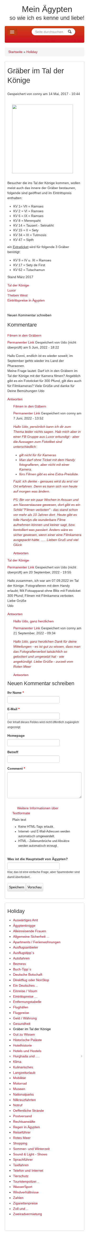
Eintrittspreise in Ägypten (26, 300)
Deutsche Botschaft (27, 974)
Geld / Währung (25, 1018)
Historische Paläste (27, 1040)
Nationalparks (23, 1094)
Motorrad (20, 1083)
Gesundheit (21, 1024)
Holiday (31, 52)
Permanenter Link (20, 342)
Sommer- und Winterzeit (31, 1149)
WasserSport (22, 1187)
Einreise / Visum (25, 991)
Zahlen (18, 1198)
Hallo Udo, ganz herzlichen (33, 621)
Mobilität (19, 1078)
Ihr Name (15, 692)
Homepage (16, 735)
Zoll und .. (20, 1209)
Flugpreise (21, 1013)
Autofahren (21, 958)
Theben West (17, 295)
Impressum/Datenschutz (51, 39)
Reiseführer (22, 1132)
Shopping (20, 1143)
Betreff (12, 752)
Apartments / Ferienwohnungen (37, 942)
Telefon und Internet (28, 1170)
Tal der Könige (18, 285)
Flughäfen (20, 1007)
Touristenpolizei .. (26, 1181)
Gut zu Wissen (24, 1034)
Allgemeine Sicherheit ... (31, 936)
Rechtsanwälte (24, 1121)
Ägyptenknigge (24, 925)
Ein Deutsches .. (25, 985)
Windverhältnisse (26, 1192)
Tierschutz (20, 1176)
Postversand (22, 1116)
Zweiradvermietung (27, 1214)
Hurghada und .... (26, 1056)
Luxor (11, 290)
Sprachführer (23, 1159)
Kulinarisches (23, 1067)
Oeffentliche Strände (28, 1110)
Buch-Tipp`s (22, 969)
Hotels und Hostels (27, 1051)
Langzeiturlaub (24, 1073)
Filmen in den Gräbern (24, 335)
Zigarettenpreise (25, 1203)
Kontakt (77, 39)
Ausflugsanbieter (25, 947)
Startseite (15, 52)
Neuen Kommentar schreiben (29, 315)
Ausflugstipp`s (23, 953)
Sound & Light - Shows (30, 1154)
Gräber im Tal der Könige (32, 1029)
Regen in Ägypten (26, 1127)
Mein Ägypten (47, 9)
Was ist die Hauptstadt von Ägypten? (37, 859)
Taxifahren (21, 1165)
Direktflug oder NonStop (31, 980)
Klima (17, 1062)
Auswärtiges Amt (25, 920)
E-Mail (13, 709)
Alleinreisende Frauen (29, 931)
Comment (16, 768)
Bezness (19, 964)
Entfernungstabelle (27, 1002)
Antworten (15, 399)
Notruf (17, 1105)
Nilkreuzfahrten (24, 1100)
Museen (19, 1089)
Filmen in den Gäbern (29, 406)
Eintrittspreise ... (25, 996)
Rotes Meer (22, 1138)
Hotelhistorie (22, 1045)
